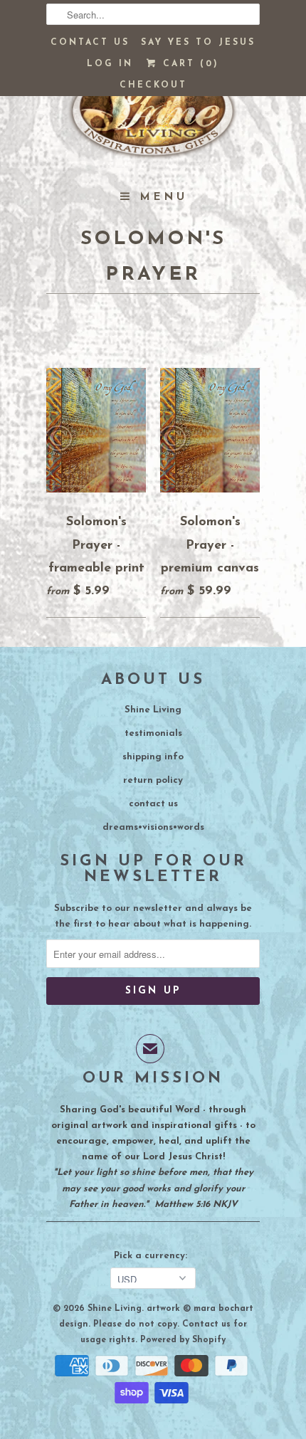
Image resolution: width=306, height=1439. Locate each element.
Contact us (90, 42)
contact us (153, 803)
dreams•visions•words (153, 827)
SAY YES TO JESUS (198, 42)
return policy (153, 780)
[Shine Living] (153, 117)
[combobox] (153, 14)
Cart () (188, 64)
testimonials (153, 733)
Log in (110, 64)
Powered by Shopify (183, 1340)
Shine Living (153, 710)
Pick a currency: (153, 1255)
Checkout (153, 85)
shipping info (153, 756)
